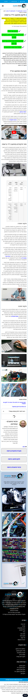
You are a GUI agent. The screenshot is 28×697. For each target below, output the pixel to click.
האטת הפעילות (14, 316)
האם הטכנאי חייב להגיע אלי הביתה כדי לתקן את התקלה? (14, 403)
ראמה (24, 447)
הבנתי (25, 695)
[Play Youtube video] (14, 132)
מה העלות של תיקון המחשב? (19, 406)
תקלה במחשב (22, 112)
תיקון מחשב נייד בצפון (10, 11)
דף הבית (25, 11)
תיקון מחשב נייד (19, 11)
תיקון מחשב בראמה (14, 459)
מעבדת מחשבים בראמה (14, 451)
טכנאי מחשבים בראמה (14, 467)
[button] (2, 6)
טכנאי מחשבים (13, 120)
